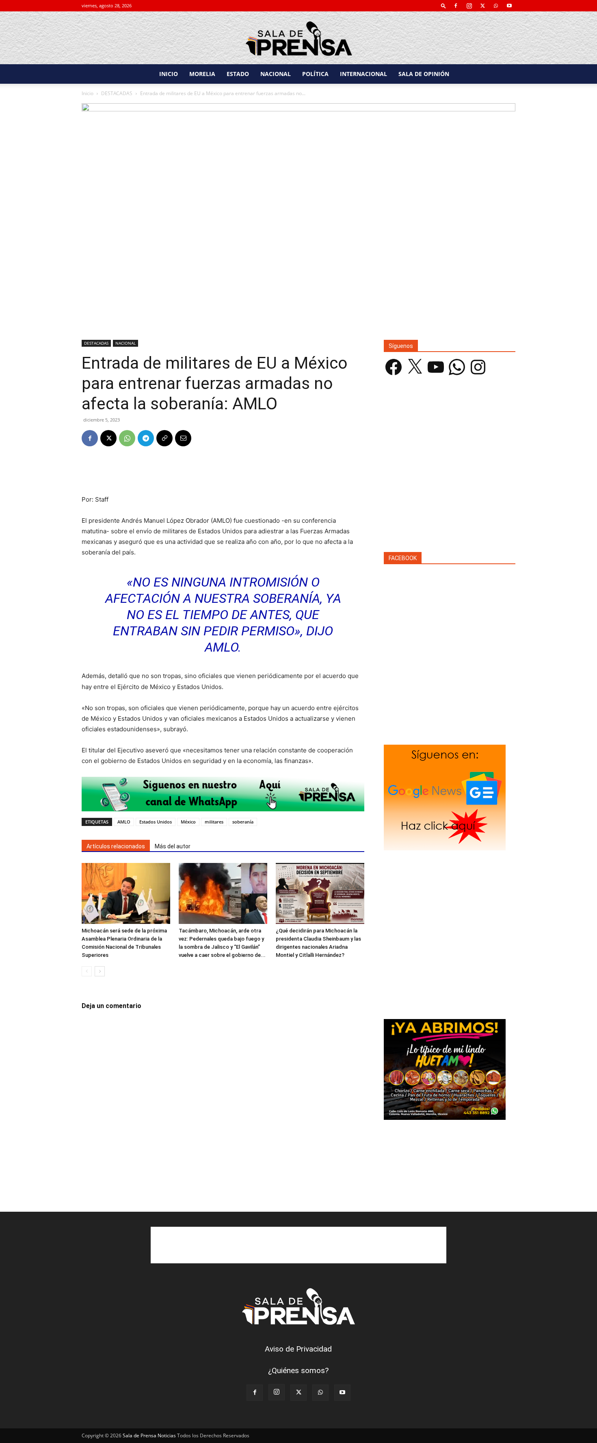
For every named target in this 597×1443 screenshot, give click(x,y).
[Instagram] (469, 5)
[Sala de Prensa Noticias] (298, 38)
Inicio (87, 93)
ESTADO (238, 74)
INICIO (168, 74)
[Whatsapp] (223, 794)
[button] (443, 5)
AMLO (123, 822)
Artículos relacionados (116, 846)
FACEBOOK (403, 558)
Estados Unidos (155, 822)
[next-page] (100, 971)
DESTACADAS (116, 93)
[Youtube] (509, 5)
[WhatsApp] (496, 5)
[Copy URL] (164, 438)
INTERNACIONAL (363, 74)
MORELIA (202, 74)
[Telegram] (146, 438)
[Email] (183, 438)
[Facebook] (456, 5)
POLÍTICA (315, 74)
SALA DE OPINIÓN (423, 74)
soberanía (242, 822)
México (188, 822)
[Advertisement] (223, 473)
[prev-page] (87, 971)
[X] (482, 5)
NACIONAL (275, 74)
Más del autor (172, 846)
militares (214, 822)
